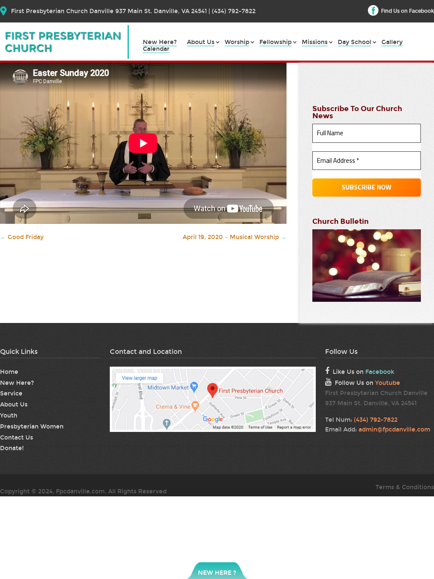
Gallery (392, 42)
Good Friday (22, 237)
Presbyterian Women (32, 426)
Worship (237, 42)
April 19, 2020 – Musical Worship (235, 237)
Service (11, 393)
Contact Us (16, 437)
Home (9, 372)
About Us (200, 42)
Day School (354, 42)
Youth (8, 415)
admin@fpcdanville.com (394, 429)
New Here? (160, 42)
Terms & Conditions (405, 487)
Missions (315, 42)
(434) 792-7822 (376, 419)
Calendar (156, 49)
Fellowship (275, 42)
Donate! (12, 448)
